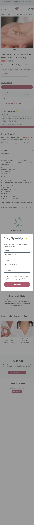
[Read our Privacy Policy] (29, 279)
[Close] (31, 236)
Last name (6, 260)
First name (6, 250)
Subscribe (17, 285)
